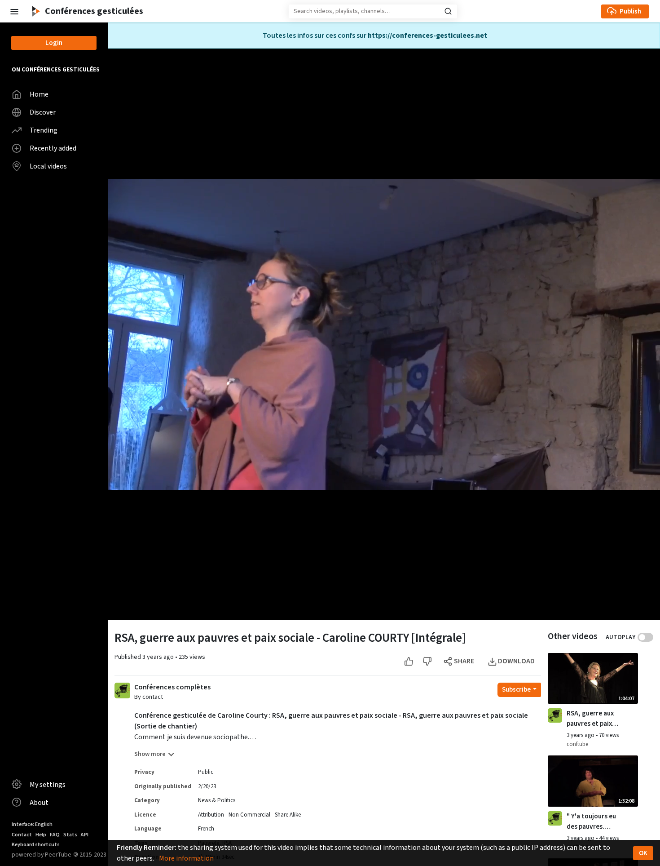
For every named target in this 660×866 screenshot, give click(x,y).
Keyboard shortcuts (36, 844)
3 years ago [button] (158, 657)
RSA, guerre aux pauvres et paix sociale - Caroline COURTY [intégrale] (593, 718)
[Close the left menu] (14, 11)
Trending (43, 130)
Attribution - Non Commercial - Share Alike (249, 815)
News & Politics (216, 800)
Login (53, 43)
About (39, 803)
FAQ (55, 835)
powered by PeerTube (41, 854)
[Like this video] (409, 661)
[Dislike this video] (427, 661)
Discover (43, 112)
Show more (150, 754)
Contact (22, 835)
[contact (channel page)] (122, 690)
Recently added (53, 148)
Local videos (48, 166)
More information (186, 858)
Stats (70, 835)
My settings (48, 785)
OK (643, 853)
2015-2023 (89, 854)
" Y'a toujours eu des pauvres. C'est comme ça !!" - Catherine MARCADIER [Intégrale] (591, 821)
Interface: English (32, 824)
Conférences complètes (172, 687)
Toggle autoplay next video (645, 637)
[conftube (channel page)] (555, 715)
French (206, 829)
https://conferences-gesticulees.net (427, 35)
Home (39, 94)
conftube (577, 744)
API (84, 835)
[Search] (448, 11)
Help (40, 835)
